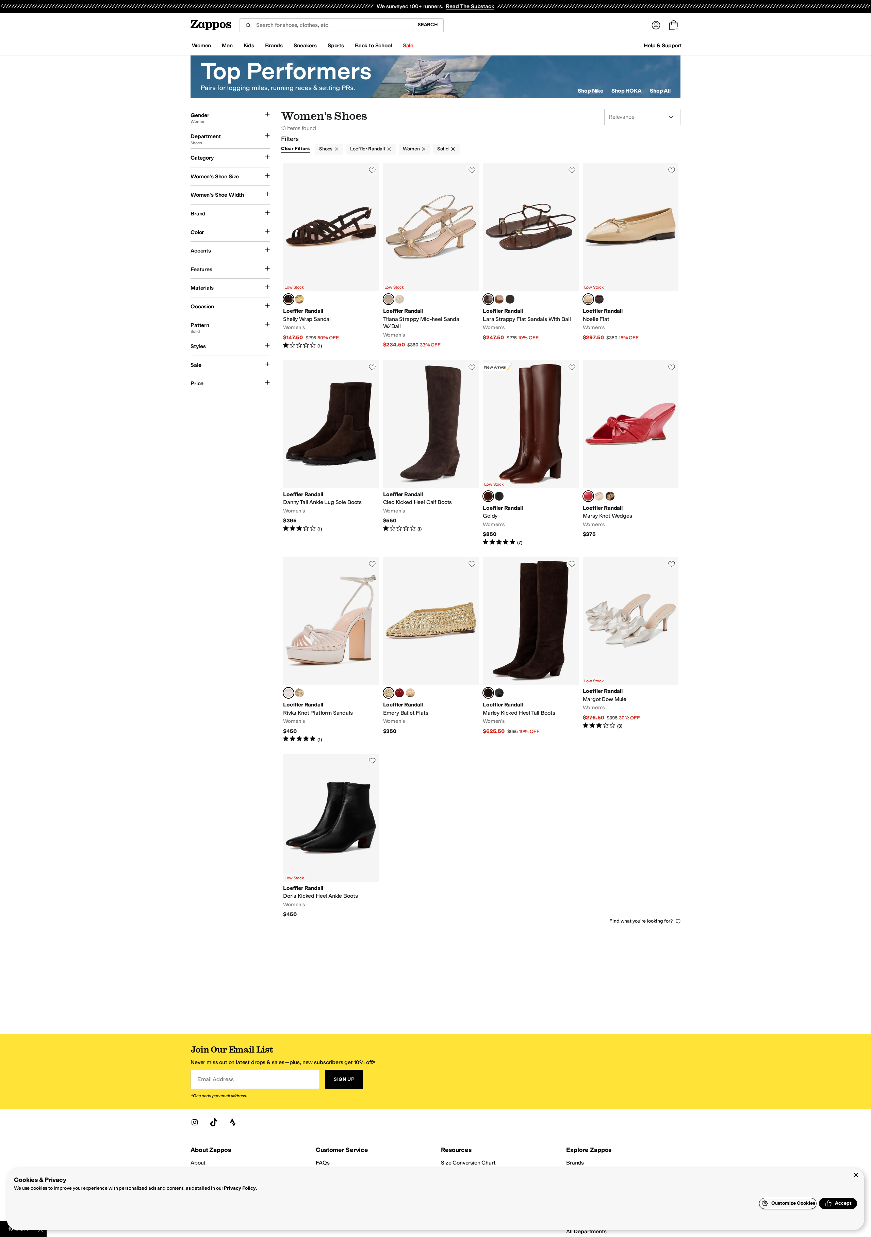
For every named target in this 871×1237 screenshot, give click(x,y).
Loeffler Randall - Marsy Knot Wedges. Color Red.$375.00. (631, 453)
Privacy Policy (240, 1188)
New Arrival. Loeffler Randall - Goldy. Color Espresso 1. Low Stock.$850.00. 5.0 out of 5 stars (531, 453)
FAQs (322, 1162)
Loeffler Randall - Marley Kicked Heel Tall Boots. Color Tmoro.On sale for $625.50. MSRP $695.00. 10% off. (531, 650)
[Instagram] (194, 1122)
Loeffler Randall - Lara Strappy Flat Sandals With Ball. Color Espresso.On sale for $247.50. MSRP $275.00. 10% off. (531, 256)
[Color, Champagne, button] (599, 496)
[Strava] (232, 1122)
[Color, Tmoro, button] (599, 299)
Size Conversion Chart (468, 1162)
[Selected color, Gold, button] (388, 692)
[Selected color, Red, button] (588, 496)
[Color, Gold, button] (299, 299)
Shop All (660, 90)
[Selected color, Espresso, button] (488, 299)
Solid (442, 149)
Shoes (325, 149)
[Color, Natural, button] (410, 692)
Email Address (215, 1079)
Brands (575, 1162)
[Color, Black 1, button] (499, 496)
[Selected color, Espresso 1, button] (488, 496)
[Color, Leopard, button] (610, 496)
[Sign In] (656, 25)
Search (428, 25)
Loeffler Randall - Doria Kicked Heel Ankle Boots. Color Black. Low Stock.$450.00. (331, 836)
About (198, 1162)
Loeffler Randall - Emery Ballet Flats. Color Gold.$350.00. (431, 650)
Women (411, 149)
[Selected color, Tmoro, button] (288, 299)
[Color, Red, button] (399, 692)
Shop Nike (590, 90)
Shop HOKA (626, 90)
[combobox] (326, 25)
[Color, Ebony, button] (499, 692)
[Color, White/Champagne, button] (399, 299)
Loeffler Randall (367, 149)
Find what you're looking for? (641, 921)
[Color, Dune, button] (499, 299)
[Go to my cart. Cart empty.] (673, 25)
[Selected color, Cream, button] (288, 692)
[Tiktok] (213, 1122)
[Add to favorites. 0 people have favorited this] (372, 170)
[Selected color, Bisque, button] (588, 299)
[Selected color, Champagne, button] (388, 299)
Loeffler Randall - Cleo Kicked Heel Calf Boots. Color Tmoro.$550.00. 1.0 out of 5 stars (431, 453)
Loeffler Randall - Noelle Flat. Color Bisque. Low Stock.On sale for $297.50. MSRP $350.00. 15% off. (631, 256)
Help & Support (663, 45)
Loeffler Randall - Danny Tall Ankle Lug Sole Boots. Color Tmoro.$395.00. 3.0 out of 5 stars (331, 453)
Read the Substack (470, 6)
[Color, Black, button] (510, 299)
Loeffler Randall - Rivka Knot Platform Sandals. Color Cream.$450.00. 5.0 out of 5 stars (331, 650)
